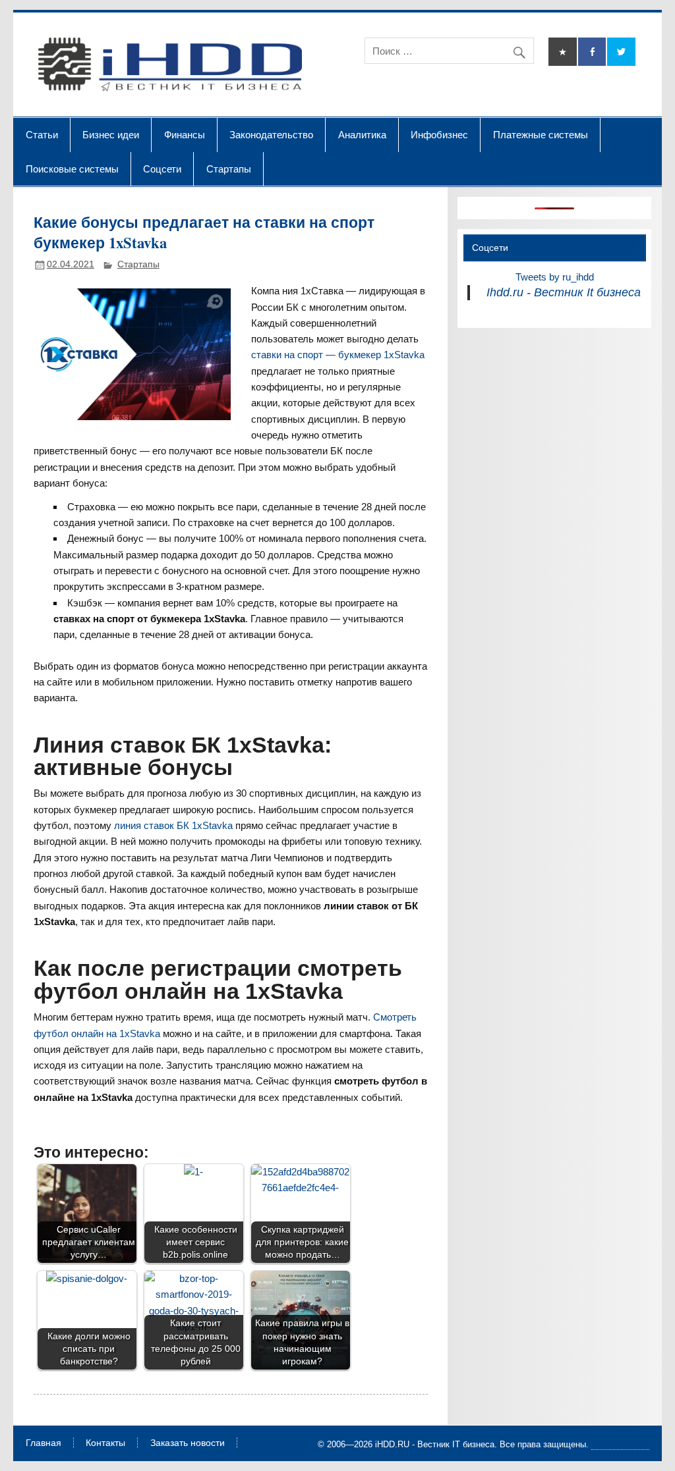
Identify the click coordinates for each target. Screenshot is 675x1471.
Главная (43, 1443)
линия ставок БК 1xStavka (173, 825)
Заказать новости (187, 1443)
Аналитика (362, 134)
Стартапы (228, 168)
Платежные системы (540, 134)
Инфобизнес (439, 134)
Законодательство (271, 134)
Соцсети (162, 168)
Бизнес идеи (110, 134)
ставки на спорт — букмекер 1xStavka (338, 354)
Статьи (42, 134)
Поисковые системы (72, 168)
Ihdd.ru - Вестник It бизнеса (563, 292)
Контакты (105, 1443)
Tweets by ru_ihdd (554, 276)
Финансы (184, 134)
